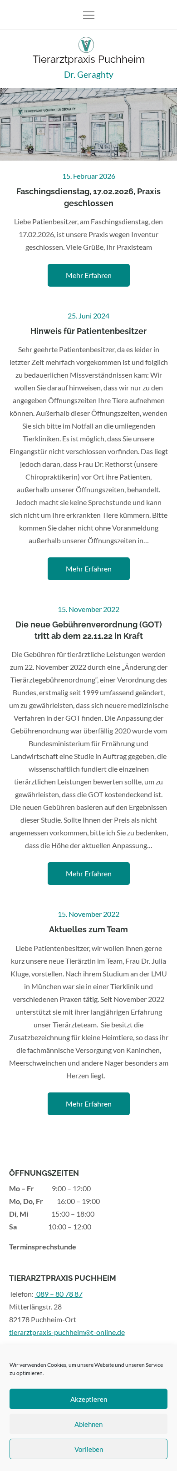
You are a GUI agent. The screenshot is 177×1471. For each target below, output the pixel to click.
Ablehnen (88, 1424)
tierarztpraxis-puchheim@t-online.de (67, 1332)
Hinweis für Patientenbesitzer (88, 331)
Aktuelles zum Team (88, 929)
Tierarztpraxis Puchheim (89, 59)
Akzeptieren (88, 1399)
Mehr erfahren (89, 275)
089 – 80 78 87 (59, 1293)
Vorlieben (88, 1449)
